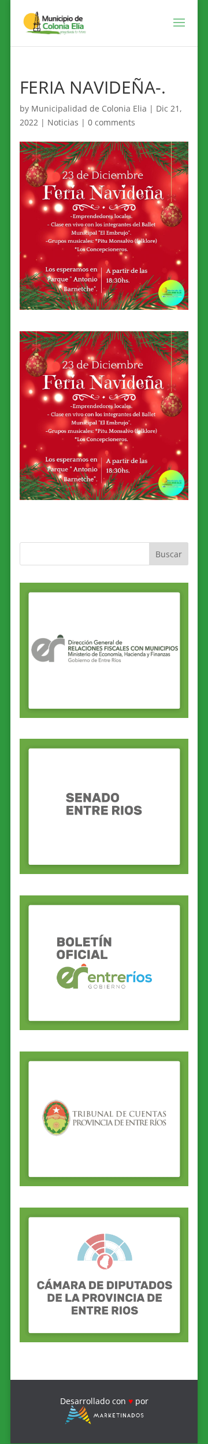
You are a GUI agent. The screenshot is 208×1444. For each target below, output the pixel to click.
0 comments (111, 122)
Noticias (63, 122)
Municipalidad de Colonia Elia (89, 108)
